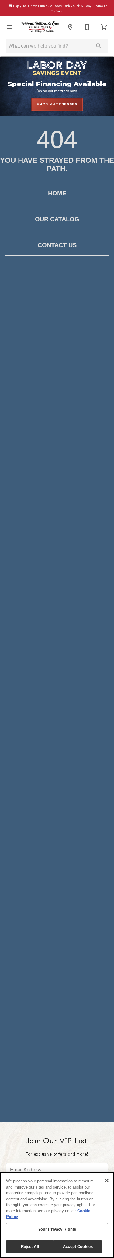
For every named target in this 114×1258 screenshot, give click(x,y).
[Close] (106, 1180)
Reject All (30, 1246)
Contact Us (57, 245)
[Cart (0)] (104, 27)
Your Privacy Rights (57, 1229)
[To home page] (40, 27)
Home (57, 193)
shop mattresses (57, 104)
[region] (57, 1215)
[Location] (70, 27)
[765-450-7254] (87, 27)
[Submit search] (98, 46)
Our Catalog (57, 219)
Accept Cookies (78, 1246)
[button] (9, 27)
